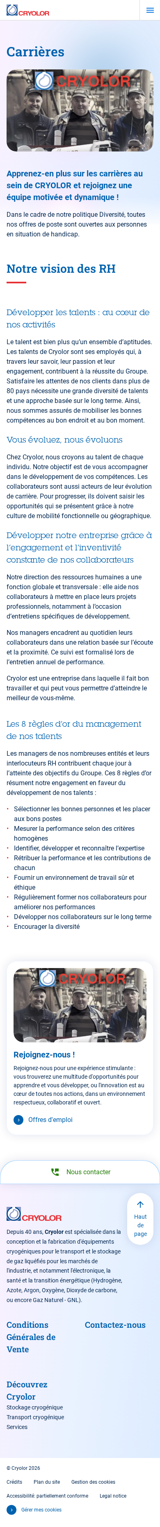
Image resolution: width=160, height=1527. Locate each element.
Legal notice (113, 1496)
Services (17, 1427)
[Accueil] (28, 10)
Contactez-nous (115, 1324)
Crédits (14, 1482)
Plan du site (47, 1482)
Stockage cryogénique (35, 1407)
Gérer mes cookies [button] (41, 1510)
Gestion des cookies (93, 1482)
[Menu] (150, 10)
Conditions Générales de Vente (31, 1336)
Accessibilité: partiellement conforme (47, 1496)
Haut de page (140, 1225)
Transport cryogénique (35, 1417)
